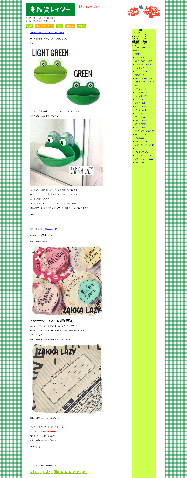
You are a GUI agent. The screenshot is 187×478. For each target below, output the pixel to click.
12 (66, 472)
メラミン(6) (139, 99)
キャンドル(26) (141, 110)
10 (58, 472)
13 (70, 472)
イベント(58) (140, 106)
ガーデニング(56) (142, 96)
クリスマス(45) (141, 141)
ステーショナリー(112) (144, 159)
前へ (37, 472)
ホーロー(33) (140, 127)
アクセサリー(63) (142, 68)
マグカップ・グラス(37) (144, 131)
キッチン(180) (141, 120)
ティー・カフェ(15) (143, 155)
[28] (84, 472)
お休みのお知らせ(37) (144, 61)
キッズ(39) (139, 162)
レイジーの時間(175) (143, 78)
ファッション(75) (142, 117)
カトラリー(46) (141, 71)
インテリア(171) (141, 152)
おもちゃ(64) (140, 103)
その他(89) (139, 138)
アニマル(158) (141, 92)
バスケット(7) (140, 89)
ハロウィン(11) (141, 57)
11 (62, 472)
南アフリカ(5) (140, 134)
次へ (79, 472)
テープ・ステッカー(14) (144, 113)
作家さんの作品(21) (143, 64)
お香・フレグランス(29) (144, 145)
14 (74, 472)
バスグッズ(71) (141, 148)
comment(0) (52, 229)
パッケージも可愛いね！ (41, 235)
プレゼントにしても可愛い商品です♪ (47, 32)
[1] (31, 472)
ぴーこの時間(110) (142, 124)
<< (133, 30)
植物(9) (138, 54)
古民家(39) (139, 75)
